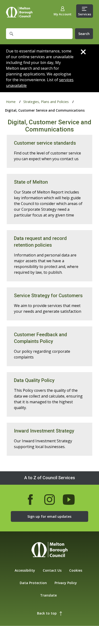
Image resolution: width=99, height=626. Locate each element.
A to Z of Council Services (49, 477)
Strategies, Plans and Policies (46, 101)
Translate (48, 595)
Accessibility (25, 570)
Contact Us (52, 570)
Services (84, 14)
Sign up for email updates (49, 516)
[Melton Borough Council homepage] (49, 550)
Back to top (47, 613)
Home (19, 12)
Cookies (75, 570)
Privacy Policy (66, 582)
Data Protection (33, 582)
